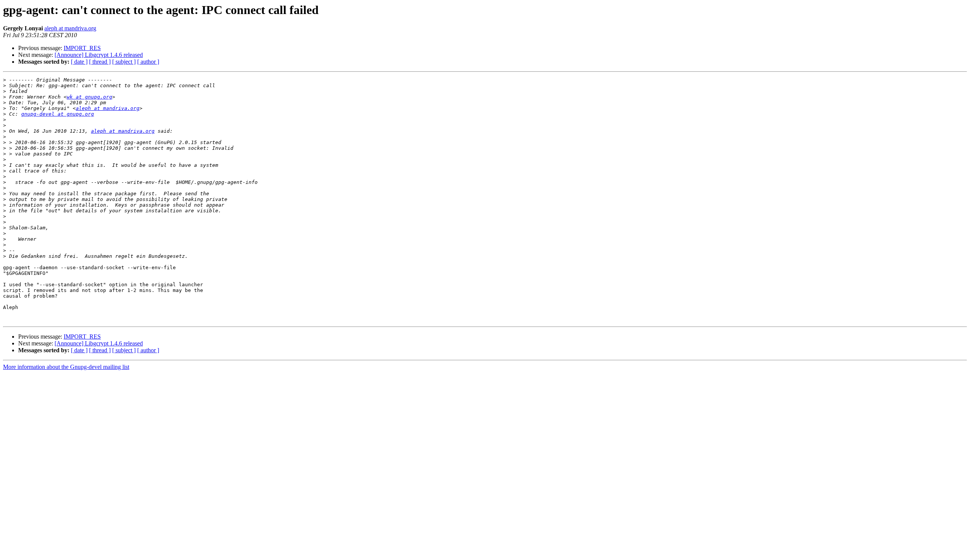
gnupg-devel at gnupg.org (57, 114)
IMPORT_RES (82, 48)
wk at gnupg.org (89, 97)
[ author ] (148, 61)
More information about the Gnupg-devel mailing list (66, 367)
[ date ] (79, 61)
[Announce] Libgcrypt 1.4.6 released (99, 55)
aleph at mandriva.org (70, 28)
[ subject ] (124, 61)
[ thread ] (100, 61)
